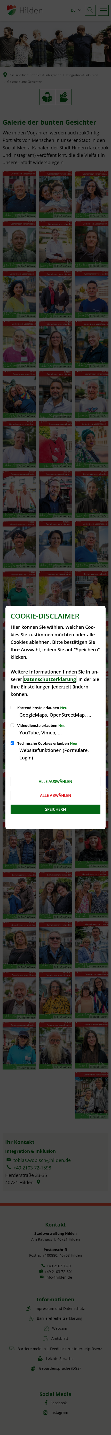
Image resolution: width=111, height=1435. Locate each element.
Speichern (55, 809)
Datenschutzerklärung (49, 679)
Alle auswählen (55, 781)
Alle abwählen (55, 795)
